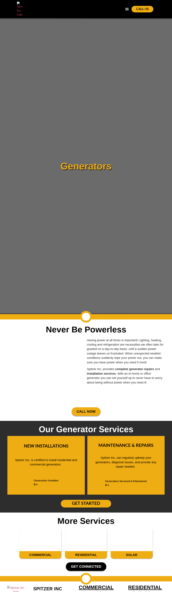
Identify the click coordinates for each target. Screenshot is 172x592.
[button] (127, 9)
